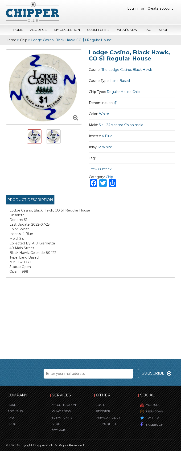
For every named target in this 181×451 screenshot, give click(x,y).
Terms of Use (106, 424)
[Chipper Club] (32, 12)
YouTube (153, 405)
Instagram (155, 411)
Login (100, 405)
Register (103, 411)
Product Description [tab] (30, 199)
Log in (132, 8)
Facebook (154, 424)
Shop (163, 30)
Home (18, 30)
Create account (160, 8)
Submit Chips (98, 30)
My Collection (67, 30)
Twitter (152, 418)
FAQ (148, 30)
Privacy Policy (108, 417)
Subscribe (153, 373)
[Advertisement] (90, 318)
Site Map (58, 430)
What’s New (127, 30)
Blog (12, 424)
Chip (23, 40)
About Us (38, 30)
